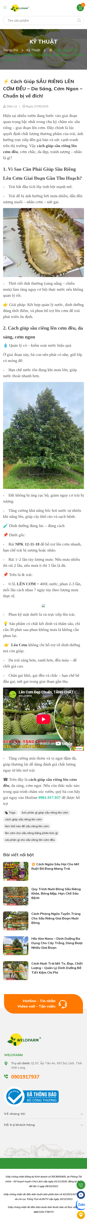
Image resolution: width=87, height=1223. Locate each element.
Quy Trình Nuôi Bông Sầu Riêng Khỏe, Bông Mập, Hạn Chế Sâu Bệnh (56, 893)
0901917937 (25, 1077)
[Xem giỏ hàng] (80, 7)
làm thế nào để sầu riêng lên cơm (27, 826)
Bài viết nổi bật (18, 854)
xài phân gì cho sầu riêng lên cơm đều (30, 840)
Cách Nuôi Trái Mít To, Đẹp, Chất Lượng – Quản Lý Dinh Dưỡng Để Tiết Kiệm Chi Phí (57, 967)
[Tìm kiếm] (78, 20)
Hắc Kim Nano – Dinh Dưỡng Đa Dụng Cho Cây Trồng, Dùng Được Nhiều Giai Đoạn (57, 943)
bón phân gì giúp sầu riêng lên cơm (45, 812)
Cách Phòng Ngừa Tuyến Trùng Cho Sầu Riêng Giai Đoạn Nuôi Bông (56, 918)
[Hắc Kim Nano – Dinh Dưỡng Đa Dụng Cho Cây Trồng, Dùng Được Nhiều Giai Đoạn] (15, 945)
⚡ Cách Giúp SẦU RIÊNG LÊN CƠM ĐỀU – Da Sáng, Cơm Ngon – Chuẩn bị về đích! (42, 88)
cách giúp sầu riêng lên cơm (23, 819)
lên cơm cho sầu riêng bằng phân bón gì (31, 833)
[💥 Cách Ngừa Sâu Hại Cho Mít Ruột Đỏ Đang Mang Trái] (15, 871)
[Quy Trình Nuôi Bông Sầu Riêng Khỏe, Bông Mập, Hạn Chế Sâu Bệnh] (15, 896)
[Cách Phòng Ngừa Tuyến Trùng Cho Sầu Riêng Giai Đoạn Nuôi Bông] (15, 920)
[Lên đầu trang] (81, 1175)
